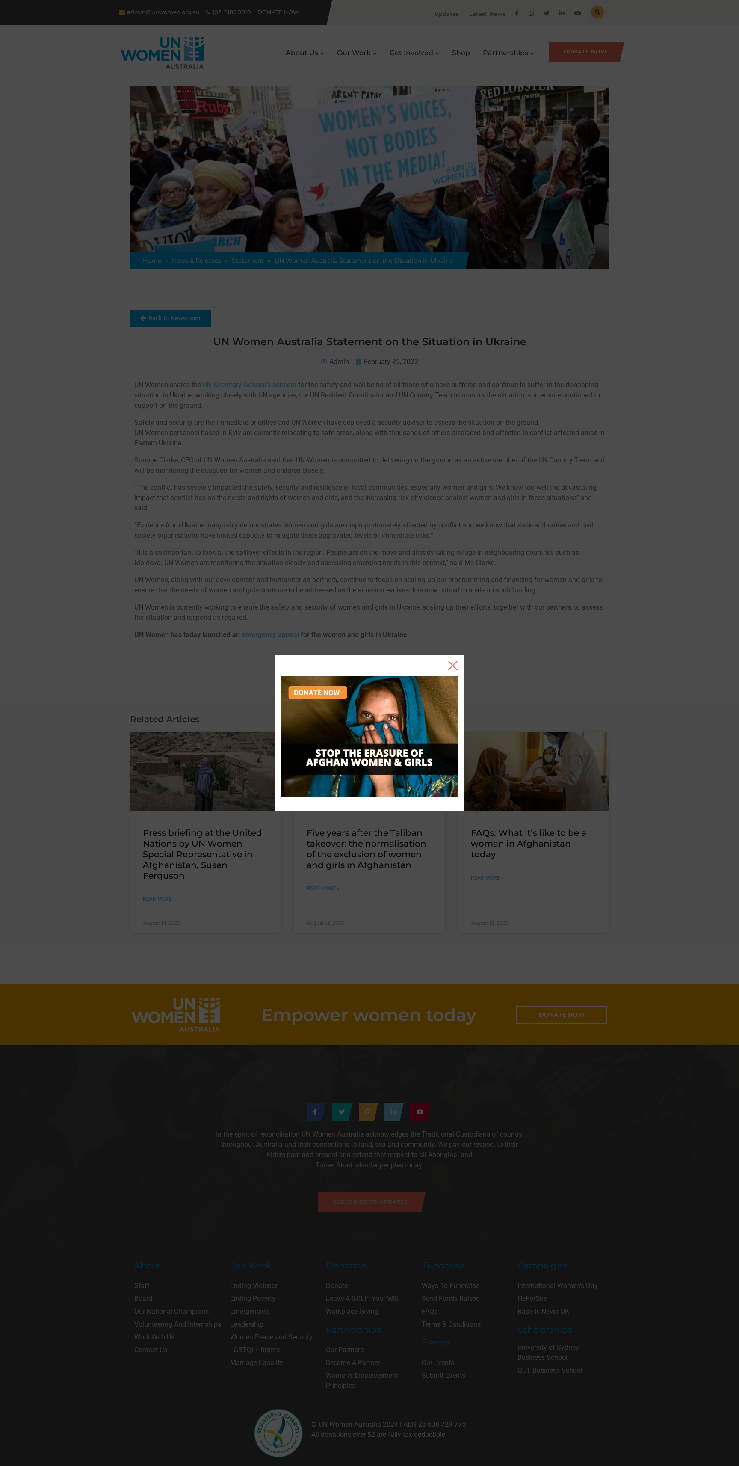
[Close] (453, 665)
